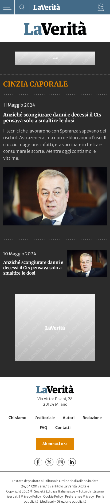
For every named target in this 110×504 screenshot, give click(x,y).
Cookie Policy (53, 496)
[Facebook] (38, 462)
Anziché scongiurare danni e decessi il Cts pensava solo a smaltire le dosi (52, 118)
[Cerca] (22, 7)
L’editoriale (44, 417)
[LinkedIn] (72, 462)
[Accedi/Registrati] (101, 7)
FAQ (43, 427)
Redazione (92, 417)
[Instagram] (61, 462)
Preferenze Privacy (79, 496)
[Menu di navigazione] (7, 7)
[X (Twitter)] (49, 462)
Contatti (62, 427)
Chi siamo (17, 417)
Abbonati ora (55, 444)
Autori (68, 417)
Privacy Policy (31, 496)
